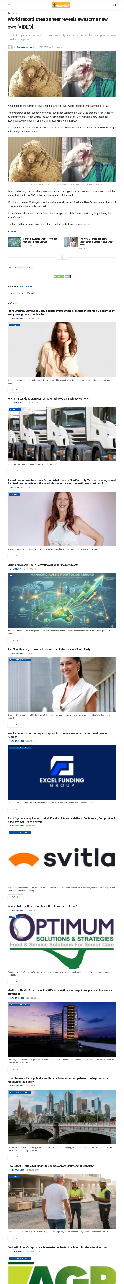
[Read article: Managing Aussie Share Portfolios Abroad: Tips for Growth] (14, 242)
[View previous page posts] (59, 257)
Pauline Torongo (17, 318)
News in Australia (23, 267)
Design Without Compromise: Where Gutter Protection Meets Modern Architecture (57, 1247)
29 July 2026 (33, 403)
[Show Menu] (9, 5)
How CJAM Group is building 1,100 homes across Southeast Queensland (51, 1165)
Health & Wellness (19, 1005)
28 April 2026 (32, 998)
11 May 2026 (31, 826)
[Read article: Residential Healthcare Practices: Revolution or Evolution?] (62, 941)
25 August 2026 (33, 318)
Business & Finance (20, 660)
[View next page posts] (64, 257)
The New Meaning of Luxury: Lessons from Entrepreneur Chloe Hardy (96, 242)
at (11, 576)
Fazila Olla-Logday (17, 403)
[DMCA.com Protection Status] (62, 276)
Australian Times (17, 487)
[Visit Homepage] (61, 5)
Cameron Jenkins (25, 47)
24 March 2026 (33, 1170)
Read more (16, 389)
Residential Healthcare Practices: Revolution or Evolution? (42, 906)
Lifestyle (15, 325)
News (17, 13)
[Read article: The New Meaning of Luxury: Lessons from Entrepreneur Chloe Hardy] (71, 242)
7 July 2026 (31, 487)
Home (10, 13)
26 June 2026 (32, 741)
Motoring (15, 410)
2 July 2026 (28, 245)
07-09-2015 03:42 (45, 47)
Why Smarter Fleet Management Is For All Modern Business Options (48, 398)
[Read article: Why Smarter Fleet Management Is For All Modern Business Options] (62, 434)
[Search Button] (114, 5)
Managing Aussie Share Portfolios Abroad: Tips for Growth (43, 564)
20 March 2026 (34, 1251)
